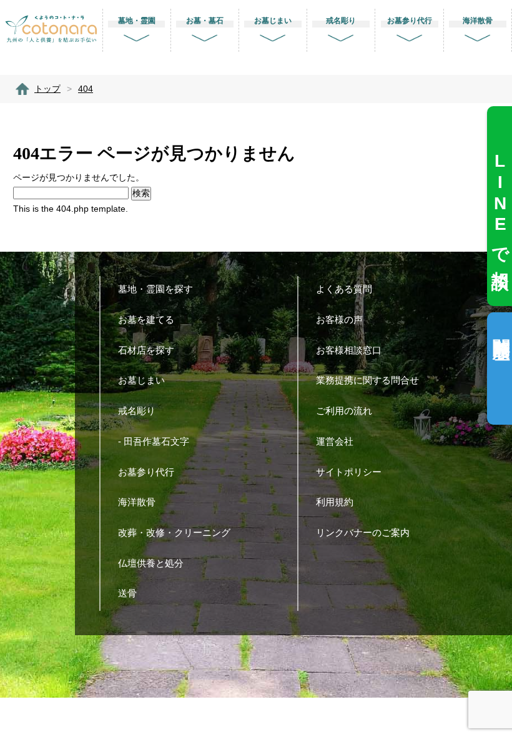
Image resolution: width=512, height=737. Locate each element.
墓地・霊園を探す (155, 289)
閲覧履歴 (501, 328)
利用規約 (334, 502)
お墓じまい (141, 380)
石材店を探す (146, 350)
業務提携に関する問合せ (367, 380)
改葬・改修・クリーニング (174, 532)
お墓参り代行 (146, 472)
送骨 (127, 593)
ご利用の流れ (344, 410)
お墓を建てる (146, 319)
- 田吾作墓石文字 (153, 441)
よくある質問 (344, 289)
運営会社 (334, 441)
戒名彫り (136, 410)
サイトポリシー (349, 472)
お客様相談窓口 (349, 350)
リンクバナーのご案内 (363, 532)
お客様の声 (339, 319)
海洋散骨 (136, 502)
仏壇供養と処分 (151, 563)
